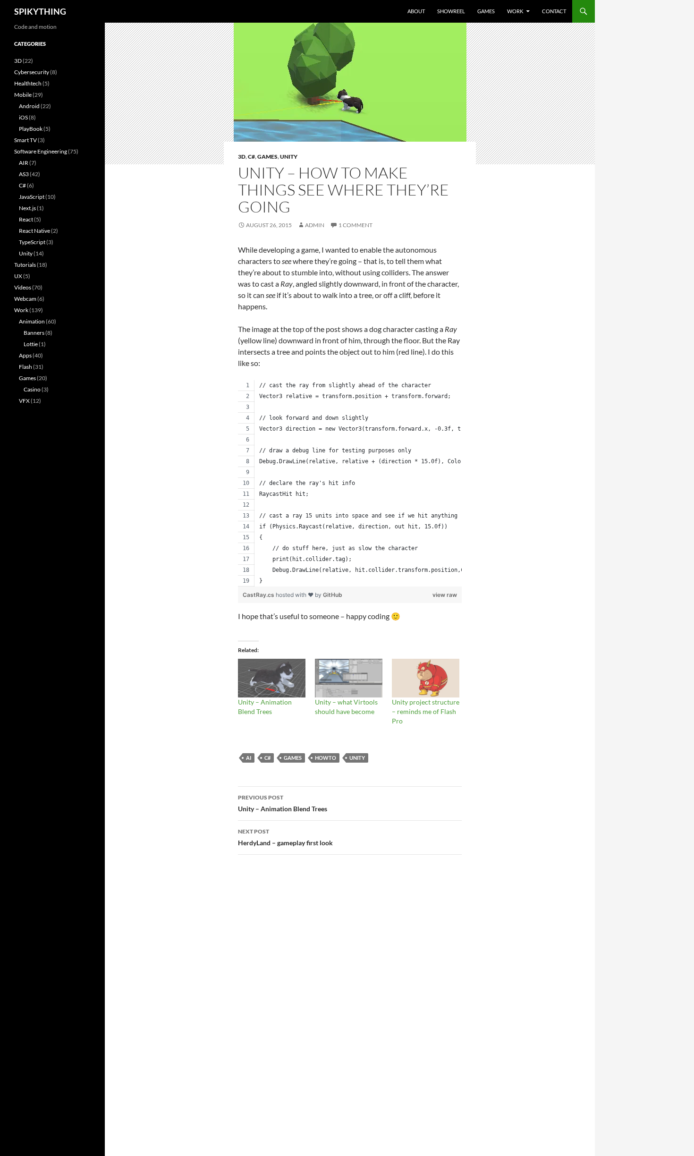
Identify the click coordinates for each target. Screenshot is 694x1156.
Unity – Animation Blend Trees (282, 803)
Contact (554, 11)
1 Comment (355, 225)
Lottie (31, 344)
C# (251, 156)
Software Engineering (40, 151)
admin (314, 225)
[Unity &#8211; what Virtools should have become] (348, 678)
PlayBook (30, 128)
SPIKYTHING (40, 11)
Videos (22, 287)
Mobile (23, 94)
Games (486, 11)
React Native (34, 230)
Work (515, 11)
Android (29, 106)
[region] (350, 483)
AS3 (24, 174)
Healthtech (28, 83)
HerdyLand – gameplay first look (285, 837)
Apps (25, 355)
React (26, 219)
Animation (32, 321)
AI (248, 758)
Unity (288, 156)
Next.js (27, 208)
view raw (444, 594)
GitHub (332, 594)
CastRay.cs (259, 594)
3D (241, 156)
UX (18, 276)
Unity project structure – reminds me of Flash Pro (425, 711)
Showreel (451, 11)
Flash (25, 366)
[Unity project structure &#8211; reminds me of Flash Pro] (425, 678)
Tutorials (25, 264)
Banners (34, 332)
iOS (23, 117)
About (416, 11)
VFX (24, 400)
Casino (32, 389)
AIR (23, 162)
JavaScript (31, 196)
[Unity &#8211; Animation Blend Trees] (271, 678)
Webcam (25, 298)
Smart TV (25, 140)
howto (325, 758)
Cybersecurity (31, 72)
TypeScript (32, 242)
